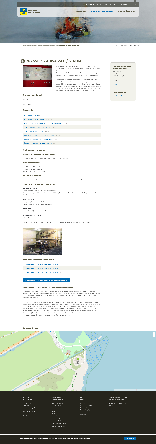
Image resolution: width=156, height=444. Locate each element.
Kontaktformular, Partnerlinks (117, 403)
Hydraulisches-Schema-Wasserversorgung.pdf (39, 127)
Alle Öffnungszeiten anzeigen (60, 426)
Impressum (112, 406)
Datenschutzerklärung (84, 438)
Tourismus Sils (124, 4)
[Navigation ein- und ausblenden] (135, 1)
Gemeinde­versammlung (87, 406)
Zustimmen (130, 438)
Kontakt (106, 4)
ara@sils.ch (116, 84)
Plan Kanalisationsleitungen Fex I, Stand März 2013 (40, 139)
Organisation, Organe (35, 45)
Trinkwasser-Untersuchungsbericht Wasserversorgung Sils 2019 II (44, 264)
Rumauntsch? (90, 4)
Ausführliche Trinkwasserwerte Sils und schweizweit (46, 280)
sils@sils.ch (26, 415)
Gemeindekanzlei (85, 403)
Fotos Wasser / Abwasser (120, 96)
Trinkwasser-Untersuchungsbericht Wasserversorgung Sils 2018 (44, 272)
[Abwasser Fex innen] (37, 76)
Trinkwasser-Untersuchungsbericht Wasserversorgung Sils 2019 (44, 268)
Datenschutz (112, 408)
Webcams (83, 414)
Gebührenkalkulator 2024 (33, 115)
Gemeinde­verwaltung (51, 45)
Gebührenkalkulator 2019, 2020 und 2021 (38, 119)
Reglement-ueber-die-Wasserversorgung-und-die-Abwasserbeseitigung (46, 123)
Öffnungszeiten (114, 4)
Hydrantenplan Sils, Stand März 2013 (36, 131)
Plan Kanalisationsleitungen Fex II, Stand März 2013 (40, 143)
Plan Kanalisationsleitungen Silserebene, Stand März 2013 (42, 135)
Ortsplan (99, 4)
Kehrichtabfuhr (84, 408)
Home (25, 45)
